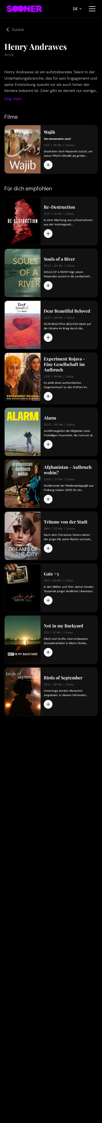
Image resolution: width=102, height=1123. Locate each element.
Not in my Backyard (63, 626)
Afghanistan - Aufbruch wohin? (68, 469)
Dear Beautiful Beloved (67, 311)
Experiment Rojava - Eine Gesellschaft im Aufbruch (64, 364)
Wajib (49, 132)
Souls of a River (59, 259)
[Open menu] (92, 8)
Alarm (50, 418)
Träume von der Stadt (66, 522)
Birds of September (63, 677)
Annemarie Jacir (60, 139)
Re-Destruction (59, 207)
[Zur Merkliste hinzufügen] (48, 165)
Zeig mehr (13, 98)
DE (75, 8)
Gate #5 (51, 574)
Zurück (18, 29)
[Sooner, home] (24, 8)
